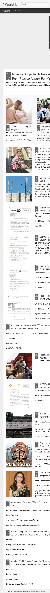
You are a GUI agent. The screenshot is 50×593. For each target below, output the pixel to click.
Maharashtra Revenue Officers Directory (29, 502)
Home (17, 10)
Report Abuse (40, 591)
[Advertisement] (25, 41)
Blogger (33, 591)
